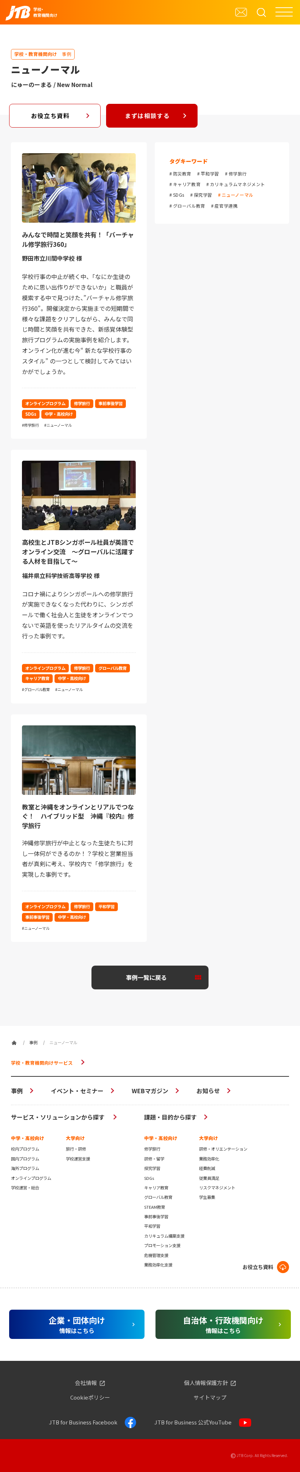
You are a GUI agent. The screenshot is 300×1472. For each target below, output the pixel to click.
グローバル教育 (189, 206)
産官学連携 (225, 206)
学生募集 (207, 1197)
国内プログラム (25, 1159)
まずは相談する (147, 115)
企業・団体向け (77, 1324)
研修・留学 (154, 1159)
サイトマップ (210, 1397)
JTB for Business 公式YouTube (193, 1422)
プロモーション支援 (162, 1245)
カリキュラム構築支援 (164, 1236)
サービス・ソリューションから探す (58, 1117)
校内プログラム (25, 1149)
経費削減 (207, 1168)
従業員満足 (209, 1178)
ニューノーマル (238, 195)
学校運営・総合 (25, 1187)
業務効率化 (209, 1159)
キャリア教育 (186, 184)
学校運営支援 (78, 1159)
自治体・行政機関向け (223, 1324)
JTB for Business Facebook (83, 1422)
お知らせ (208, 1091)
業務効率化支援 (158, 1265)
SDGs (178, 195)
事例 (17, 1091)
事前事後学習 (156, 1216)
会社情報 (86, 1383)
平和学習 (210, 173)
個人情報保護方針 (206, 1383)
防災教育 (182, 173)
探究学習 (203, 195)
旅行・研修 (76, 1149)
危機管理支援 (156, 1255)
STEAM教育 (154, 1207)
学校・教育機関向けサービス (42, 1062)
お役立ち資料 (50, 115)
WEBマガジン (150, 1091)
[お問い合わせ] (241, 12)
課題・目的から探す (170, 1117)
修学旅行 (238, 173)
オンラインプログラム (31, 1178)
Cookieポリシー (90, 1397)
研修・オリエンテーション (223, 1149)
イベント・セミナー (77, 1091)
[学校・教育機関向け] (14, 1043)
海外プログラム (25, 1168)
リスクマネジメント (217, 1187)
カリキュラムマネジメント (237, 184)
